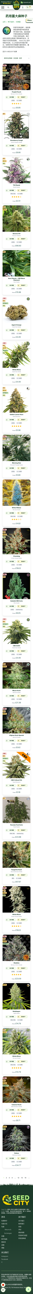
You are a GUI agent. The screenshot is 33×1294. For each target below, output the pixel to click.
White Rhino (16, 370)
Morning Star (16, 463)
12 (18, 1178)
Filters (29, 20)
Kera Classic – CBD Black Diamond (16, 279)
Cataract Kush (16, 1105)
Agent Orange (16, 325)
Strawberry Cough (16, 140)
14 (25, 1178)
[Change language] (3, 1285)
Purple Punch (16, 92)
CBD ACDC (16, 646)
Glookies (16, 963)
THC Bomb (16, 185)
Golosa (16, 1153)
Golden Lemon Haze (16, 414)
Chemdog (16, 556)
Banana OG (16, 233)
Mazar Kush (16, 690)
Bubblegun (16, 1011)
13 (22, 1178)
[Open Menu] (2, 7)
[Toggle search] (8, 7)
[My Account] (23, 7)
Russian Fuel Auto (16, 825)
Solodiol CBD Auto (16, 601)
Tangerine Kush (16, 870)
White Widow (16, 508)
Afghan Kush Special (16, 735)
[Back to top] (28, 1289)
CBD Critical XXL (16, 780)
